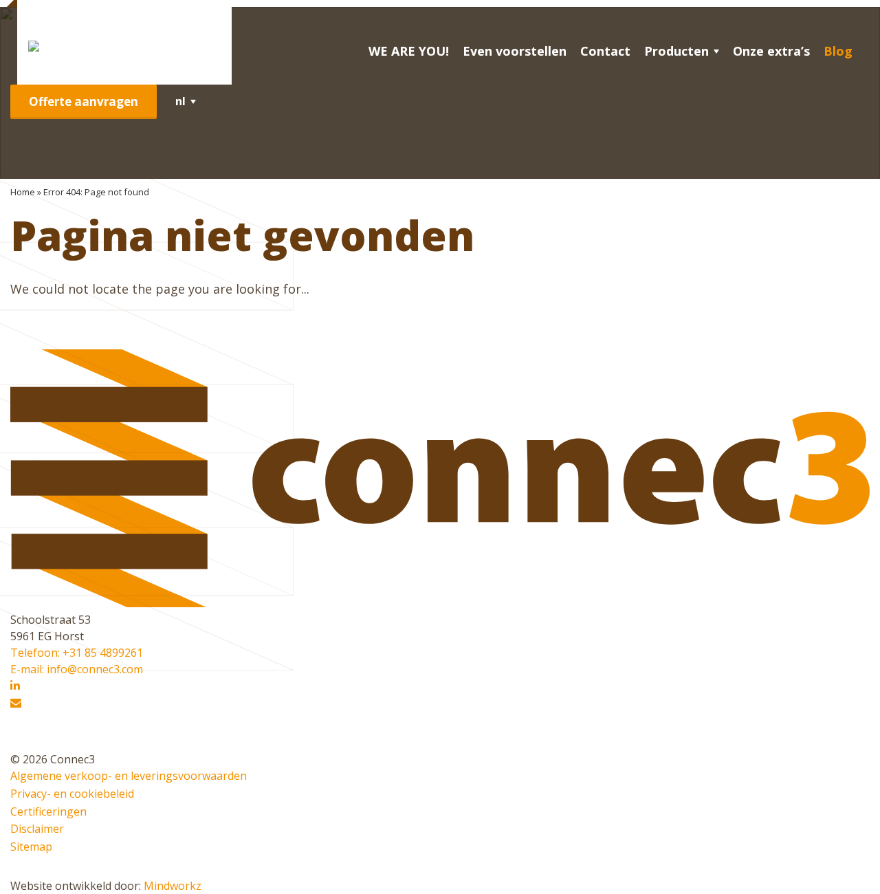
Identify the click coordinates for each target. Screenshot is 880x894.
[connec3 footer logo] (440, 603)
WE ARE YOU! (408, 51)
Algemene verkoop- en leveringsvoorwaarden (128, 775)
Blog (838, 51)
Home (22, 192)
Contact (605, 51)
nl (180, 101)
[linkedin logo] (15, 685)
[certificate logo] (25, 742)
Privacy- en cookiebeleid (72, 793)
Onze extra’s (771, 51)
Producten (676, 51)
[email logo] (15, 703)
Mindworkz (172, 885)
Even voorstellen (514, 51)
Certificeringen (48, 811)
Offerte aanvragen (83, 101)
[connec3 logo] (124, 46)
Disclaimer (37, 828)
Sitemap (31, 846)
